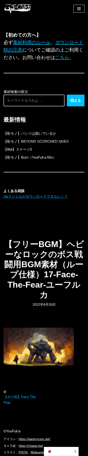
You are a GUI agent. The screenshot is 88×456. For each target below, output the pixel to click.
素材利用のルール (31, 42)
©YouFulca (12, 431)
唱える (75, 100)
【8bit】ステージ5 (18, 149)
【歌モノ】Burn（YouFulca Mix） (30, 157)
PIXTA (23, 452)
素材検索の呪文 (16, 92)
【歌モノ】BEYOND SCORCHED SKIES (36, 141)
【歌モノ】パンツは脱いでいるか (30, 133)
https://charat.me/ (31, 446)
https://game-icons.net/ (34, 439)
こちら (62, 57)
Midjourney (38, 452)
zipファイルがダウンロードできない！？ (36, 196)
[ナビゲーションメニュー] (78, 9)
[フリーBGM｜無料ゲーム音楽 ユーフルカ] (18, 8)
